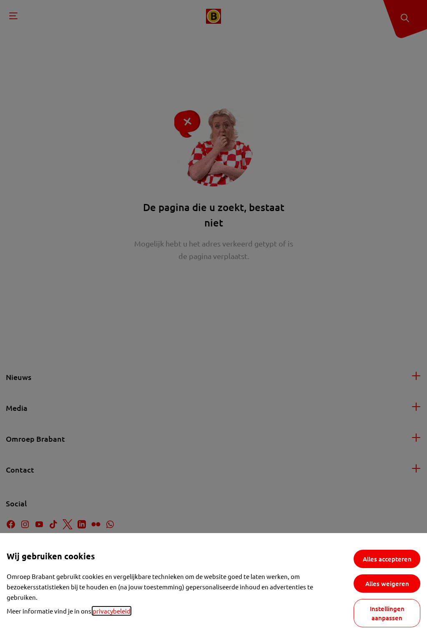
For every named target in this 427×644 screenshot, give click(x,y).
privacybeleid (112, 611)
